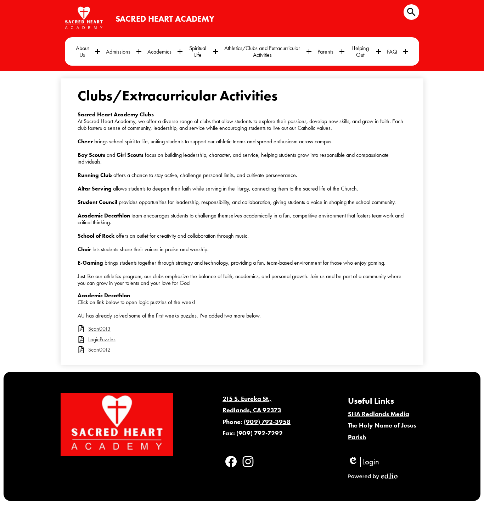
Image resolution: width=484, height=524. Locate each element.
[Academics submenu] (165, 51)
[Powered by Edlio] (373, 476)
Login (363, 462)
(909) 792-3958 (267, 422)
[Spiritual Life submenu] (203, 51)
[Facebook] (231, 461)
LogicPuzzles (102, 339)
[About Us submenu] (88, 51)
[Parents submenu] (331, 51)
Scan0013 (99, 328)
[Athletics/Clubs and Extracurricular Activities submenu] (268, 51)
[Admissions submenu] (124, 51)
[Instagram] (248, 461)
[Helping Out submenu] (366, 51)
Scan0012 (99, 349)
